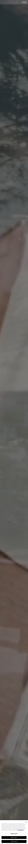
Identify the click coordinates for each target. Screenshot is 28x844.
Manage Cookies (14, 833)
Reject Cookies (14, 837)
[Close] (26, 822)
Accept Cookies (14, 841)
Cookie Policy (20, 830)
